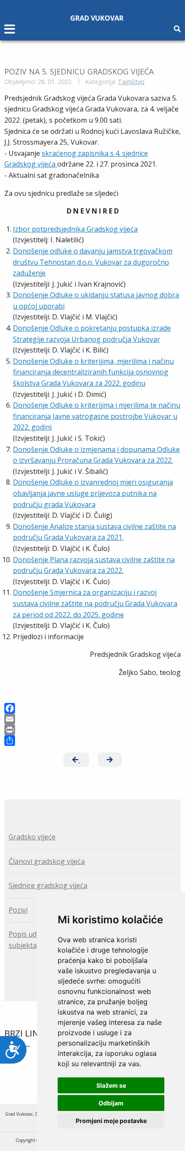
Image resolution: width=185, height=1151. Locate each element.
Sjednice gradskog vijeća (48, 885)
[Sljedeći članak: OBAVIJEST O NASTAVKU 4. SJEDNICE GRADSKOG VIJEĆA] (110, 759)
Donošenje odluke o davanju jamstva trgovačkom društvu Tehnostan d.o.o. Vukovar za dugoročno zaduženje (93, 262)
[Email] (92, 719)
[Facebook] (92, 708)
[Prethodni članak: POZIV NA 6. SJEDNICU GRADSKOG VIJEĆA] (76, 759)
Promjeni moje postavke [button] (111, 1120)
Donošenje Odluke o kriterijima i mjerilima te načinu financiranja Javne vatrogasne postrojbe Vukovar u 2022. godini (96, 416)
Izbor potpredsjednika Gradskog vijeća (75, 229)
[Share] (92, 740)
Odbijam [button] (111, 1103)
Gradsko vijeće (32, 837)
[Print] (92, 729)
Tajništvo (131, 81)
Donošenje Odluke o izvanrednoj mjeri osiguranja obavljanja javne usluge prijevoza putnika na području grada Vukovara (93, 493)
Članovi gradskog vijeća (47, 861)
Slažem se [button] (111, 1085)
